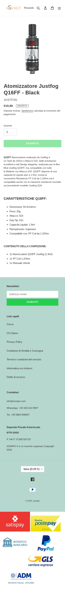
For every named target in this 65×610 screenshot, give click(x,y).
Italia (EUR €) (32, 469)
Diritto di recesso (16, 377)
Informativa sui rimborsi (19, 368)
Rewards (29, 7)
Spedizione (27, 110)
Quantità (8, 125)
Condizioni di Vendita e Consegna (25, 350)
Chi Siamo (12, 333)
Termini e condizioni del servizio (24, 359)
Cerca (10, 324)
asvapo (36, 501)
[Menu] (59, 8)
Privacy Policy (14, 341)
